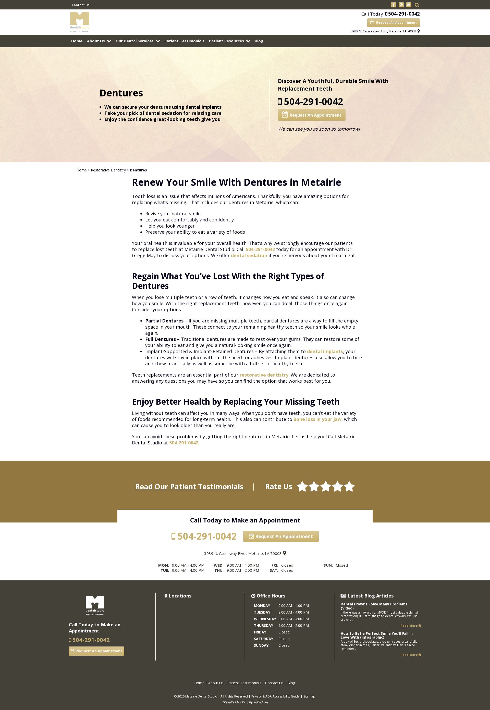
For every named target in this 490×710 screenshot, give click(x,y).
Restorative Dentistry (108, 170)
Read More (409, 626)
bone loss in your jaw (317, 419)
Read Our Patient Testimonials (189, 486)
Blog (259, 40)
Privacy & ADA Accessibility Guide (275, 696)
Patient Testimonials (184, 40)
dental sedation (249, 255)
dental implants (325, 351)
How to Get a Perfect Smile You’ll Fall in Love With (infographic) (377, 635)
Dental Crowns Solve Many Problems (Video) (374, 606)
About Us (96, 40)
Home (76, 40)
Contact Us (81, 5)
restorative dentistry (264, 375)
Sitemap (309, 696)
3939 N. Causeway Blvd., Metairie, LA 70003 (383, 31)
